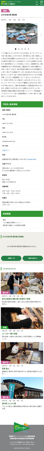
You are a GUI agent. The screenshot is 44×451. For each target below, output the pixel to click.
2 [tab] (19, 49)
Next (41, 34)
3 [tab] (22, 49)
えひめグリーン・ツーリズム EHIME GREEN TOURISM (10, 3)
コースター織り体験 (9, 334)
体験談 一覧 (11, 258)
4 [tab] (25, 49)
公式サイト (6, 150)
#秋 (19, 20)
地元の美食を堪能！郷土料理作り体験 (16, 299)
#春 (10, 20)
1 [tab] (16, 49)
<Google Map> (31, 159)
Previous (3, 34)
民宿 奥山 (5, 369)
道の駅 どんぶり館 (9, 403)
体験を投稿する (32, 258)
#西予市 (4, 20)
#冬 (23, 20)
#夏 (14, 20)
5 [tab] (28, 49)
